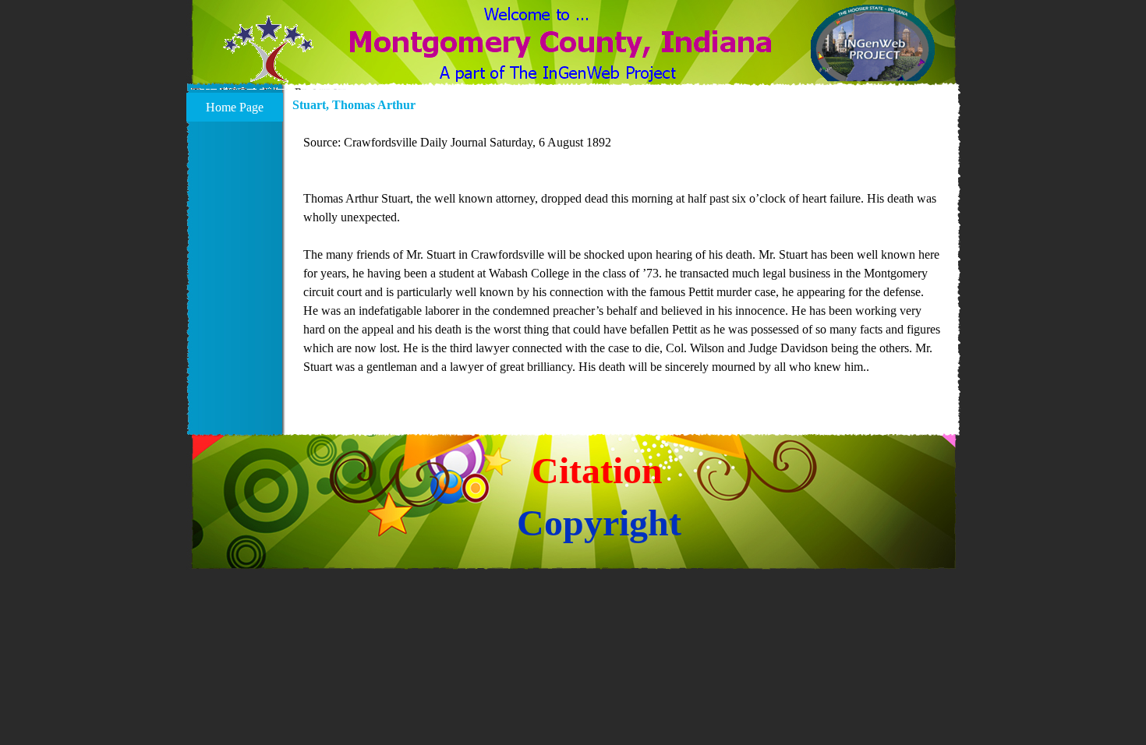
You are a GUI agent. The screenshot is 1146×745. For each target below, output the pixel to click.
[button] (268, 58)
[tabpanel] (622, 264)
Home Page (235, 107)
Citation (597, 470)
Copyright (599, 522)
